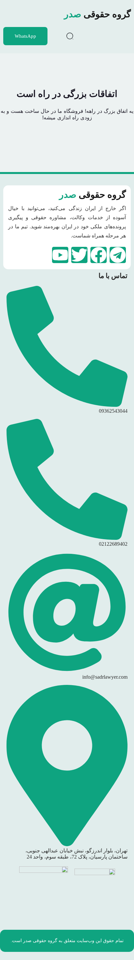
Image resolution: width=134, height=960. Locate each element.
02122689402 (113, 544)
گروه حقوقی (97, 14)
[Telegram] (118, 255)
